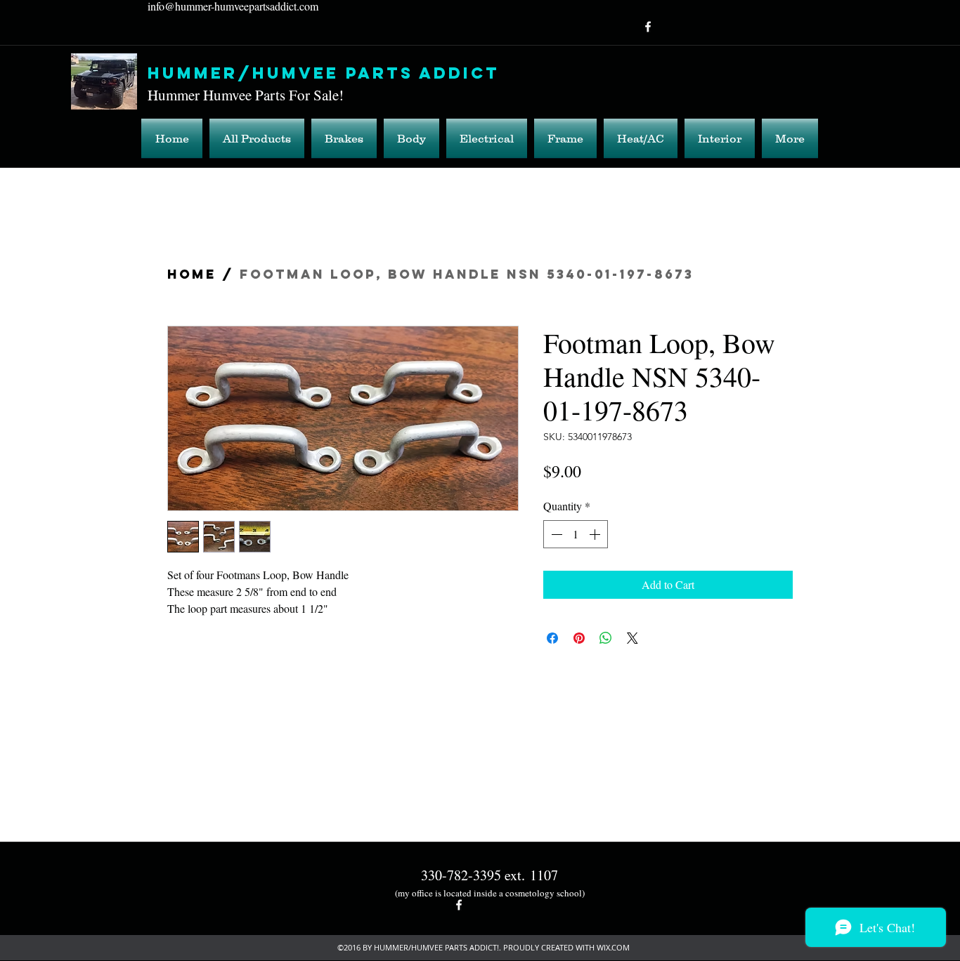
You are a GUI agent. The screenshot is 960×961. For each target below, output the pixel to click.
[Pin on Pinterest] (579, 638)
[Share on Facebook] (552, 638)
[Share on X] (632, 638)
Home (191, 274)
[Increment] (596, 534)
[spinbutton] (575, 534)
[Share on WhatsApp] (605, 638)
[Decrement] (555, 534)
